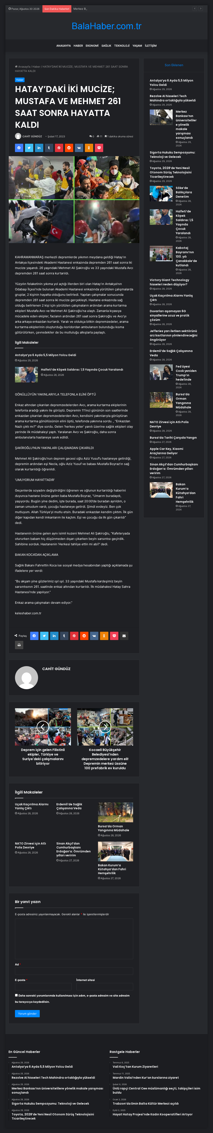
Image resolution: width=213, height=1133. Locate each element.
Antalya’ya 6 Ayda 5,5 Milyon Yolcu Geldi (45, 355)
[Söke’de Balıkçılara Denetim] (161, 193)
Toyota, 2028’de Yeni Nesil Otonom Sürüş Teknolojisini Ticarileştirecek (171, 172)
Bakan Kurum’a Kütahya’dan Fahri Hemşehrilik (112, 869)
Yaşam (137, 45)
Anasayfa (63, 45)
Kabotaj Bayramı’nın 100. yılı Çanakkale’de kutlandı (186, 256)
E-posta (21, 980)
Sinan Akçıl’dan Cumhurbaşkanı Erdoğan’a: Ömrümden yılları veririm (73, 849)
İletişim (151, 45)
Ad (18, 964)
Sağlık (106, 45)
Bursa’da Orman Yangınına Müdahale (113, 828)
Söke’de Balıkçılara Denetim (184, 192)
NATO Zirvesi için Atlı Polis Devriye (30, 845)
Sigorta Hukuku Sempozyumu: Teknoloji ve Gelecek (172, 154)
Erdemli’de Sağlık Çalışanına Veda (69, 806)
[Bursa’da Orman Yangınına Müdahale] (115, 812)
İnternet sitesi (85, 980)
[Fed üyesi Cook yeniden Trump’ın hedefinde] (161, 372)
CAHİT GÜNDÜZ (32, 136)
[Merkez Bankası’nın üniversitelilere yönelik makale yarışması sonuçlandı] (161, 117)
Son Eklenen (174, 65)
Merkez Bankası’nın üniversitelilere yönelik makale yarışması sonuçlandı (119, 8)
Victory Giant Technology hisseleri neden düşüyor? (169, 282)
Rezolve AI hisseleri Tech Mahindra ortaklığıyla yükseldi (173, 98)
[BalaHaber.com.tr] (106, 26)
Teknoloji (122, 45)
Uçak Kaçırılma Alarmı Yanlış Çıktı (31, 806)
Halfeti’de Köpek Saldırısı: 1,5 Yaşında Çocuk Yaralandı (82, 370)
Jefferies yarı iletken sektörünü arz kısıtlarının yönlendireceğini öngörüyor (173, 335)
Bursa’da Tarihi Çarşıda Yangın (173, 438)
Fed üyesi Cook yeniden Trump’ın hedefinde (186, 373)
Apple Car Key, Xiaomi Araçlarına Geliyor (166, 451)
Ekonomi (92, 45)
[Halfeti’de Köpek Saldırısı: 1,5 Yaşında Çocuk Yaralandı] (26, 374)
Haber (78, 45)
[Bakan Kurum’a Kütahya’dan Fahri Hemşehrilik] (115, 852)
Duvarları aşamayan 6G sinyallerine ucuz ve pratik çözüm (169, 315)
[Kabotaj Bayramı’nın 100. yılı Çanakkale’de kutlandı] (161, 253)
